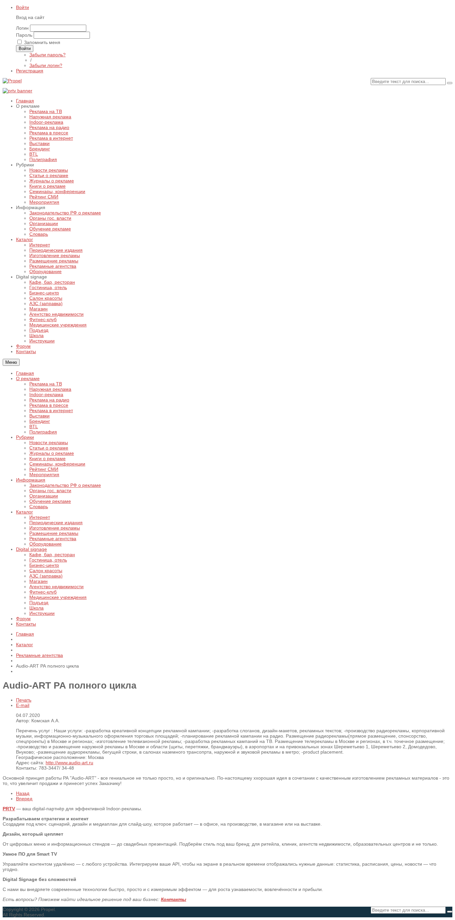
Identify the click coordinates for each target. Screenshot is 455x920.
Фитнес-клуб (43, 592)
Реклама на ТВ (45, 383)
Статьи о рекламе (48, 447)
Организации (43, 496)
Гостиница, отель (48, 560)
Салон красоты (45, 570)
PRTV (9, 808)
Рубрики (25, 437)
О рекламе (28, 378)
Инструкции (42, 613)
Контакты (26, 624)
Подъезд (38, 602)
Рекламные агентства (52, 538)
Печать (23, 700)
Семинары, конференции (57, 464)
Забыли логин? (45, 65)
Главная (25, 373)
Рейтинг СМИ (43, 469)
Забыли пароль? (47, 54)
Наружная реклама (50, 389)
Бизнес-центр (44, 565)
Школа (36, 608)
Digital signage (31, 549)
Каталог (24, 512)
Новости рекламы (48, 442)
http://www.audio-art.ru (69, 762)
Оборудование (45, 544)
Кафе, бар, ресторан (52, 554)
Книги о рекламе (47, 458)
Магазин (38, 581)
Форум (23, 618)
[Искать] (449, 83)
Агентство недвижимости (56, 586)
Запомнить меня (42, 42)
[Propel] (12, 80)
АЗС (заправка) (46, 576)
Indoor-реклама (46, 394)
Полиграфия (43, 431)
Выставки (39, 415)
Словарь (38, 506)
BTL (33, 426)
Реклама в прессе (48, 405)
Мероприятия (44, 474)
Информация (30, 480)
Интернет (39, 517)
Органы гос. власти (50, 490)
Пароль (24, 35)
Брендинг (39, 421)
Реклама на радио (49, 399)
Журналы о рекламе (51, 453)
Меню (11, 362)
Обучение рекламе (50, 501)
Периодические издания (56, 522)
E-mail (22, 705)
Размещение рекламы (53, 533)
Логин (22, 28)
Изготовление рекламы (54, 528)
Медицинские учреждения (58, 597)
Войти (22, 7)
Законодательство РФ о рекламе (65, 485)
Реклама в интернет (51, 410)
